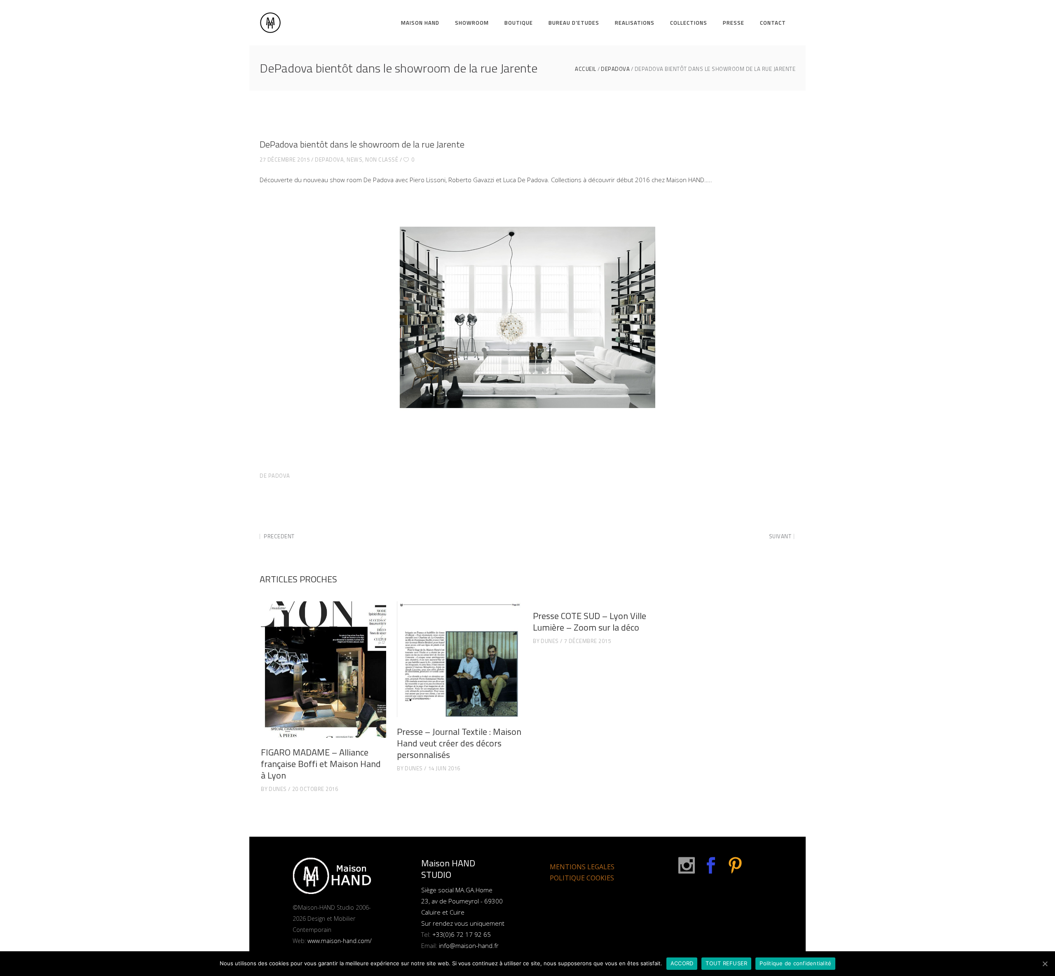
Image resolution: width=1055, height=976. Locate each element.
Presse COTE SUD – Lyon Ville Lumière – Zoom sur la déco (589, 621)
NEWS (354, 159)
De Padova (275, 476)
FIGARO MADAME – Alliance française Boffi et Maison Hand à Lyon (321, 763)
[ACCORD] (1045, 964)
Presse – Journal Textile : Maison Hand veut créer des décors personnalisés (459, 743)
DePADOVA (615, 69)
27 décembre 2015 (284, 159)
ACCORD (682, 963)
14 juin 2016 (444, 768)
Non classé (381, 159)
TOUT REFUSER (726, 963)
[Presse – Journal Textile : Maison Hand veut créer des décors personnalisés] (459, 659)
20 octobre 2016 (315, 789)
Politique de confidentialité (795, 963)
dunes (278, 789)
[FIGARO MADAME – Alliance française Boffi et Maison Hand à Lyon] (323, 669)
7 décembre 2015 (587, 641)
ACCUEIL (585, 69)
